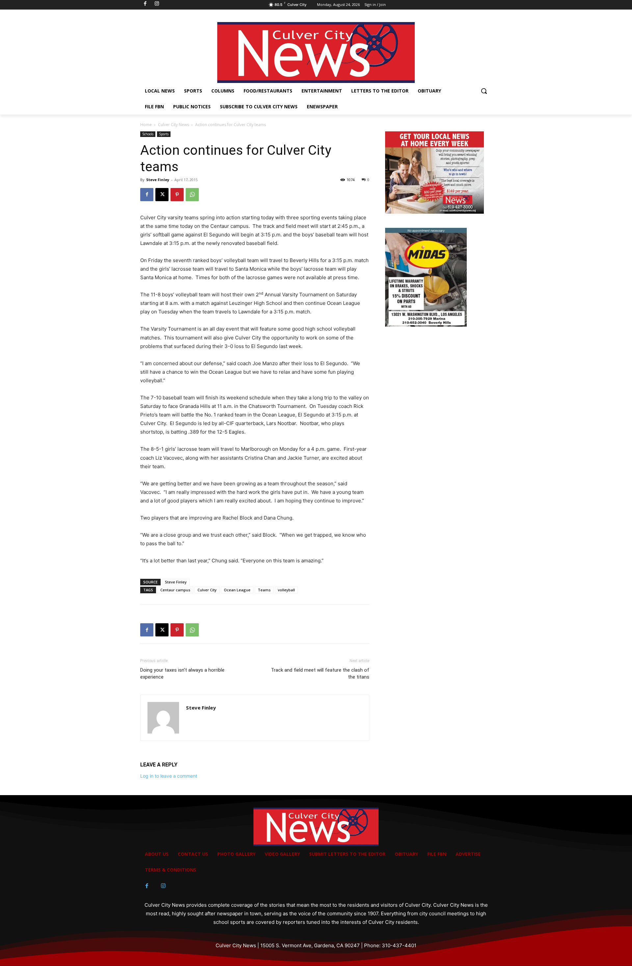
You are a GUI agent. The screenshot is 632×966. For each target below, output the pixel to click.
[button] (484, 91)
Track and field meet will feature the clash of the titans (320, 673)
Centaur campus (175, 589)
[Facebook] (146, 194)
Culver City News (173, 124)
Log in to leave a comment (168, 776)
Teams (264, 589)
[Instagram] (163, 886)
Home (146, 124)
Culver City (207, 589)
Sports (164, 134)
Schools (147, 134)
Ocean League (237, 589)
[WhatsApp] (192, 194)
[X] (162, 194)
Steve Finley (157, 179)
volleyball (286, 589)
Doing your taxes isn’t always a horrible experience (182, 673)
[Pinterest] (177, 194)
